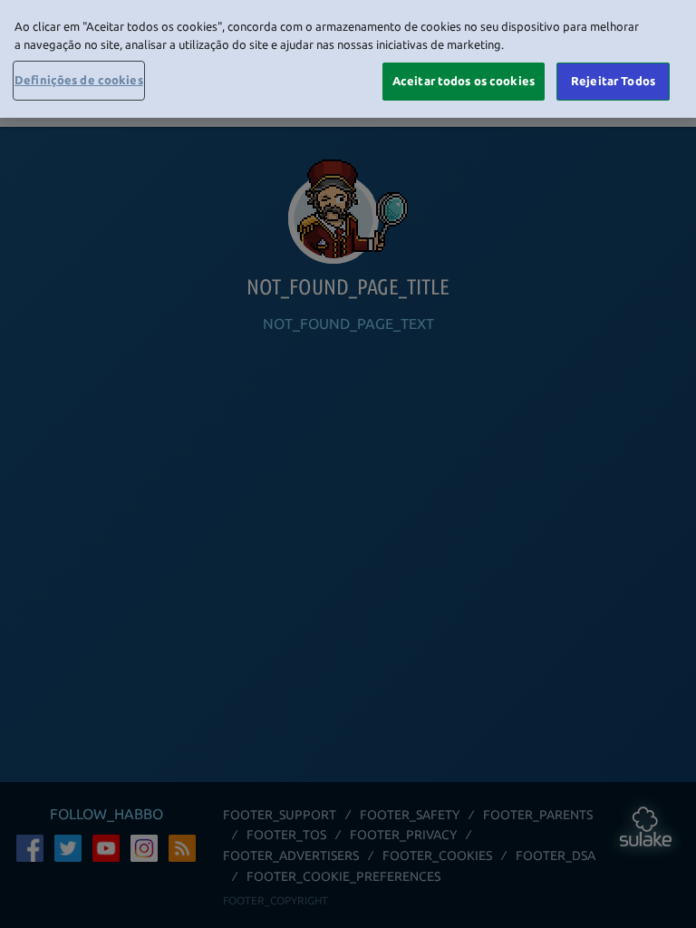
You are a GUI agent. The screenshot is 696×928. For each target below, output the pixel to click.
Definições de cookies (78, 79)
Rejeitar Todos (613, 80)
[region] (348, 59)
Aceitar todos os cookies (463, 80)
